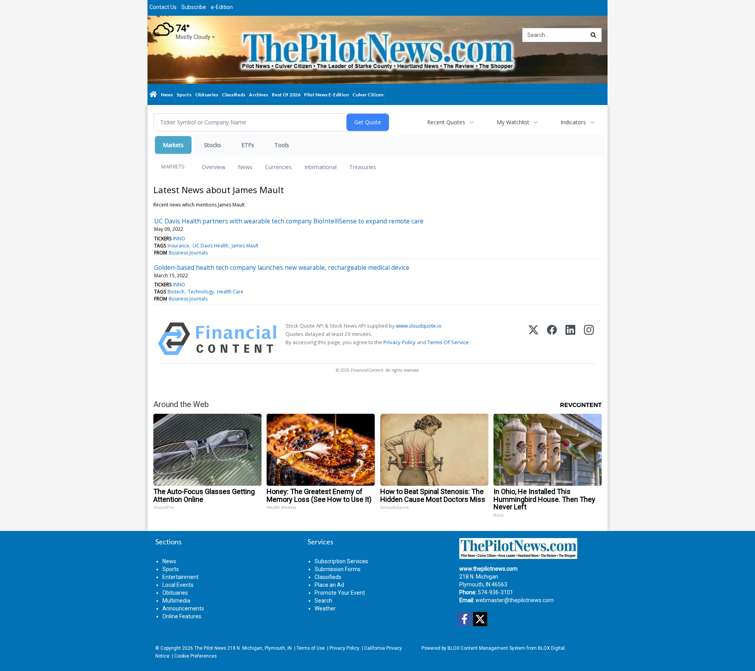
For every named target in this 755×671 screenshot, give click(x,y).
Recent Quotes (446, 122)
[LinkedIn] (570, 339)
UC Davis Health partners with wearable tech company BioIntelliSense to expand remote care (289, 221)
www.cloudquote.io (419, 325)
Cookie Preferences (195, 656)
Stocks (212, 145)
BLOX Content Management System (486, 648)
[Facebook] (552, 339)
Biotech (176, 291)
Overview (213, 167)
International (320, 167)
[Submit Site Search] (593, 35)
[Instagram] (589, 339)
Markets (173, 145)
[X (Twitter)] (533, 339)
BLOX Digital (551, 648)
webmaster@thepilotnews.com (514, 600)
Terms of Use (310, 648)
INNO (179, 238)
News (245, 167)
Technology (201, 291)
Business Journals (188, 252)
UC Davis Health (210, 245)
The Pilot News (210, 648)
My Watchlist (513, 122)
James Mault (245, 245)
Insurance (178, 245)
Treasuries (362, 167)
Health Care (230, 291)
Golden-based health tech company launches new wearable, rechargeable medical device (281, 267)
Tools (281, 145)
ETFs (247, 145)
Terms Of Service (448, 342)
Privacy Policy (399, 342)
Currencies (278, 167)
